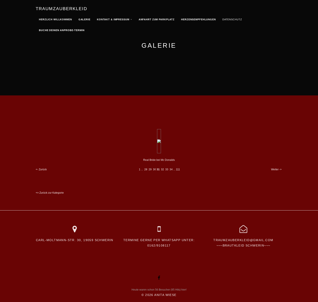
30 (154, 169)
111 (178, 169)
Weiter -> (276, 169)
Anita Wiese (165, 295)
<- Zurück (41, 169)
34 (171, 169)
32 (162, 169)
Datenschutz (232, 19)
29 (150, 169)
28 (145, 169)
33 (166, 169)
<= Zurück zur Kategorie (50, 192)
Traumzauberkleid (61, 8)
